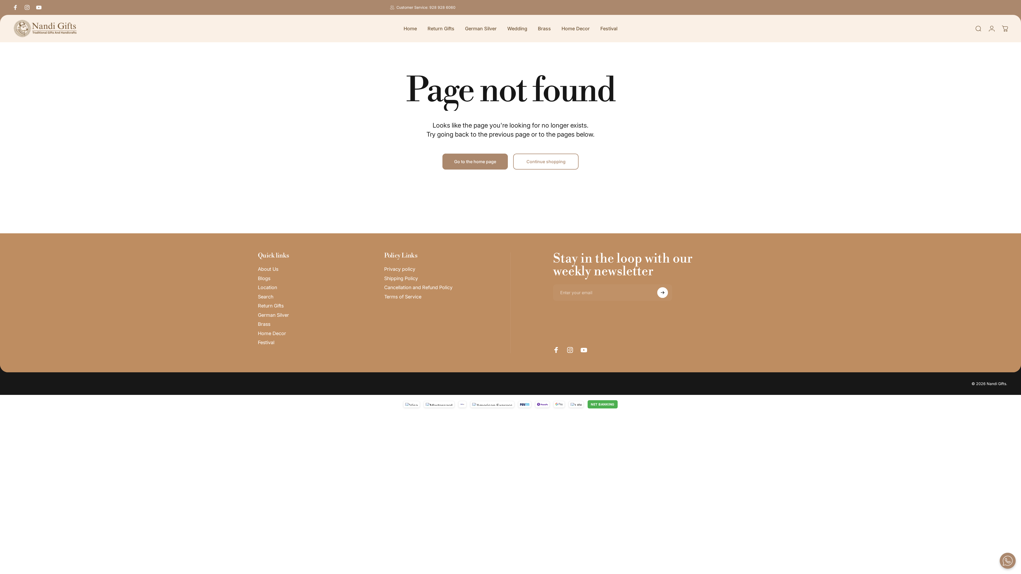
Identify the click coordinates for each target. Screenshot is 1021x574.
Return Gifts (271, 306)
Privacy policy (399, 269)
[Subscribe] (662, 292)
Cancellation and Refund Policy (418, 287)
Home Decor (272, 333)
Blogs (264, 278)
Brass (264, 324)
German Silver (273, 315)
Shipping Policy (401, 278)
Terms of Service (402, 296)
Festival (266, 342)
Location (267, 287)
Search (265, 296)
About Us (268, 269)
